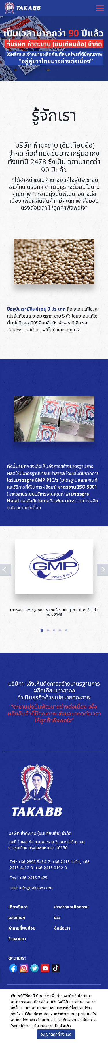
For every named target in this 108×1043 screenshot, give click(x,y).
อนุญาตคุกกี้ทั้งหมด (56, 1034)
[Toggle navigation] (100, 8)
